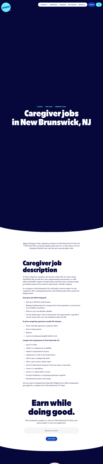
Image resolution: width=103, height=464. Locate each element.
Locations (40, 106)
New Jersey (49, 106)
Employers (63, 4)
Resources (82, 4)
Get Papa (43, 4)
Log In (92, 4)
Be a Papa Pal (72, 4)
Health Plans (53, 4)
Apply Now (51, 439)
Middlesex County (60, 106)
